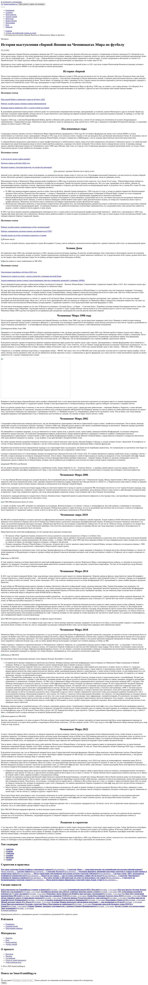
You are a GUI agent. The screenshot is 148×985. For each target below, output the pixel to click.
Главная (9, 31)
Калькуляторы (11, 21)
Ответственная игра (13, 962)
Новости (9, 27)
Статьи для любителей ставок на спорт (21, 33)
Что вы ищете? (7, 980)
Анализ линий (11, 17)
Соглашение (10, 958)
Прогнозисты (11, 14)
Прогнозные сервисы (14, 928)
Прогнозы (10, 19)
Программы (10, 23)
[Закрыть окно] (2, 978)
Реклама (9, 956)
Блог (7, 25)
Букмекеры (10, 10)
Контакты (9, 954)
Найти (4, 983)
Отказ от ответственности (16, 960)
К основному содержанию (11, 2)
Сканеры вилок (12, 926)
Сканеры (9, 12)
